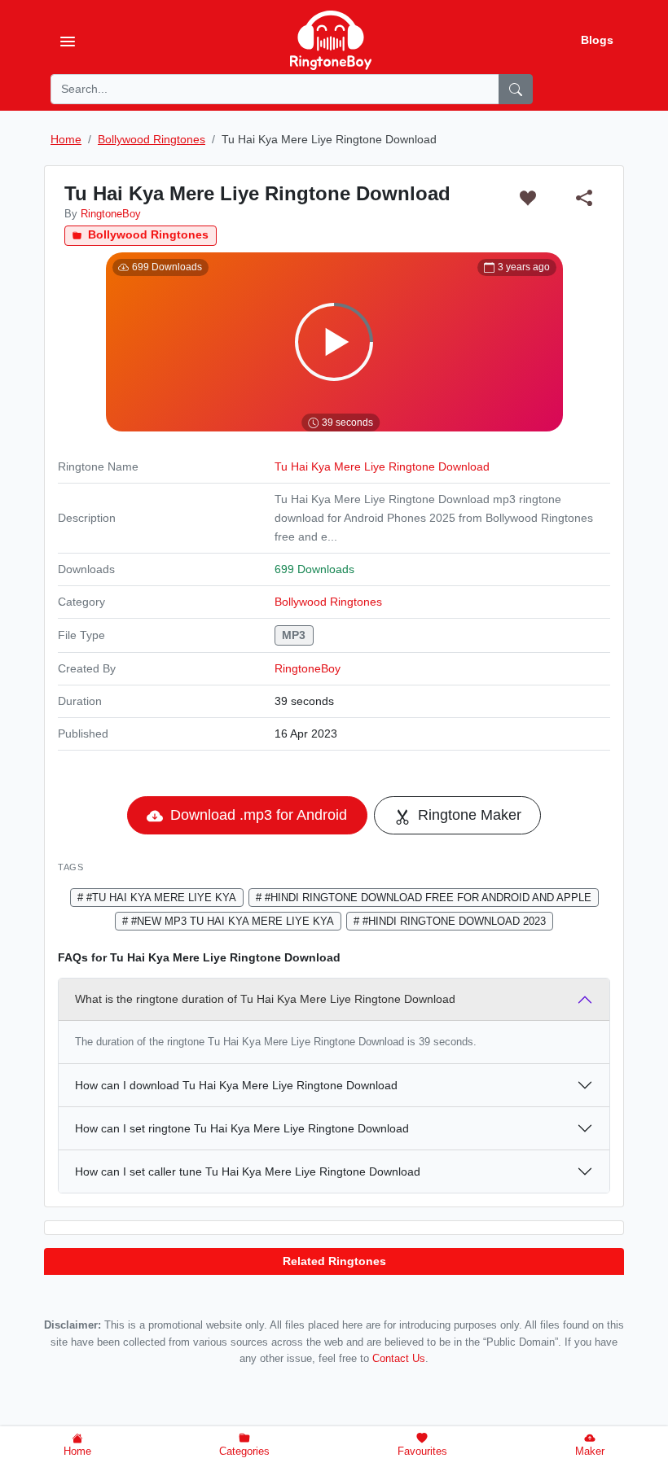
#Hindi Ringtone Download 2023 (452, 921)
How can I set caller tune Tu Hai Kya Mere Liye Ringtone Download (247, 1171)
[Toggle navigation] (68, 40)
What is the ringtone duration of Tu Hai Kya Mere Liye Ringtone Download (265, 998)
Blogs (597, 39)
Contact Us (398, 1358)
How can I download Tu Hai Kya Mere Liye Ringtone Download (236, 1085)
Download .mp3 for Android (256, 815)
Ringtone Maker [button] (467, 815)
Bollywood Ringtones (147, 235)
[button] (527, 197)
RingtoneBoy (308, 668)
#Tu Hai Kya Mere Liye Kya (159, 897)
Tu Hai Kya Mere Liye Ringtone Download (382, 466)
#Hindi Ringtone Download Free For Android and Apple (426, 897)
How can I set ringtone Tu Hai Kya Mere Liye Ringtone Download (242, 1128)
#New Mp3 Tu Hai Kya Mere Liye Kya (231, 921)
